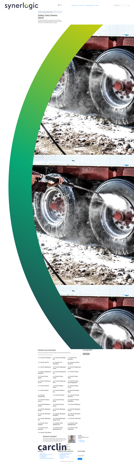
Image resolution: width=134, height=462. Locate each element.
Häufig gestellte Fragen (90, 5)
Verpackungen (63, 455)
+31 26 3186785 (82, 441)
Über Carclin (81, 5)
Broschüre (62, 458)
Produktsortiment (74, 5)
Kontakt (97, 5)
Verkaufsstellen (43, 456)
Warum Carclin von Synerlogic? (46, 454)
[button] (60, 4)
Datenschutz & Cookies (64, 456)
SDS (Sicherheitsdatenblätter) (66, 453)
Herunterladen (86, 353)
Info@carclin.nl (81, 440)
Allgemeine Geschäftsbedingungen (47, 458)
